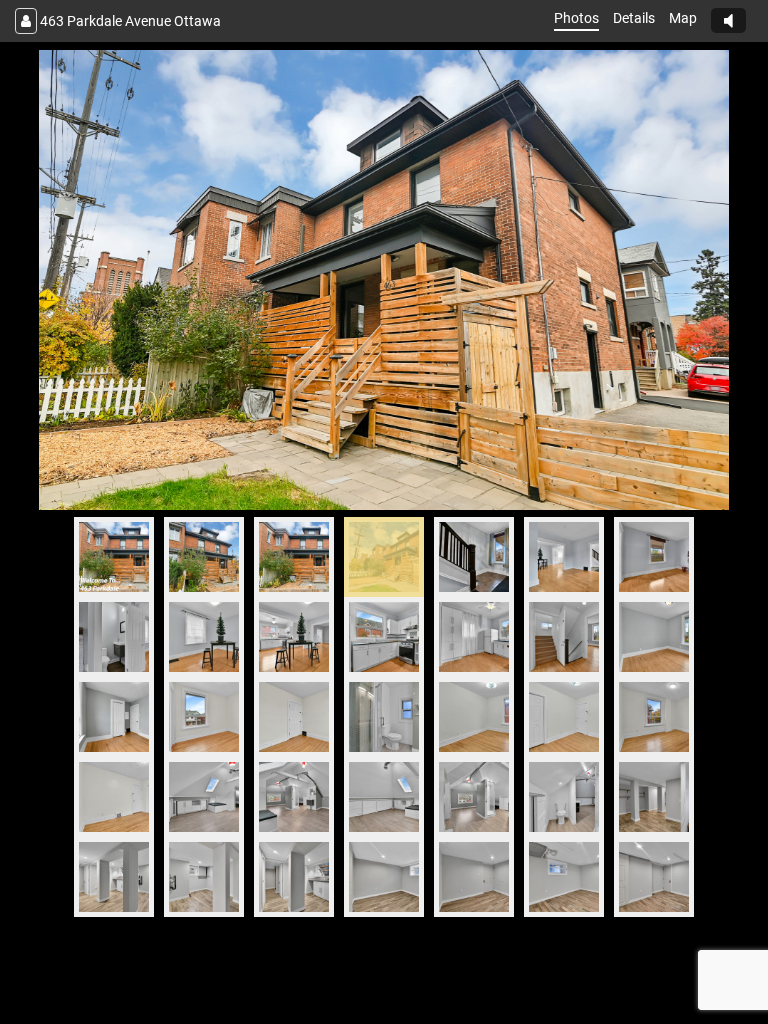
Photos (576, 18)
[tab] (114, 557)
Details (634, 18)
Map (683, 18)
